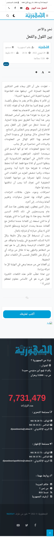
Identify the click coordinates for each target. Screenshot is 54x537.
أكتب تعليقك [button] (27, 314)
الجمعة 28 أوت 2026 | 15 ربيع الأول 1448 (35, 2)
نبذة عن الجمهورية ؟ (41, 360)
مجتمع (8, 47)
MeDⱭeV (11, 514)
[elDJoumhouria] (21, 8)
